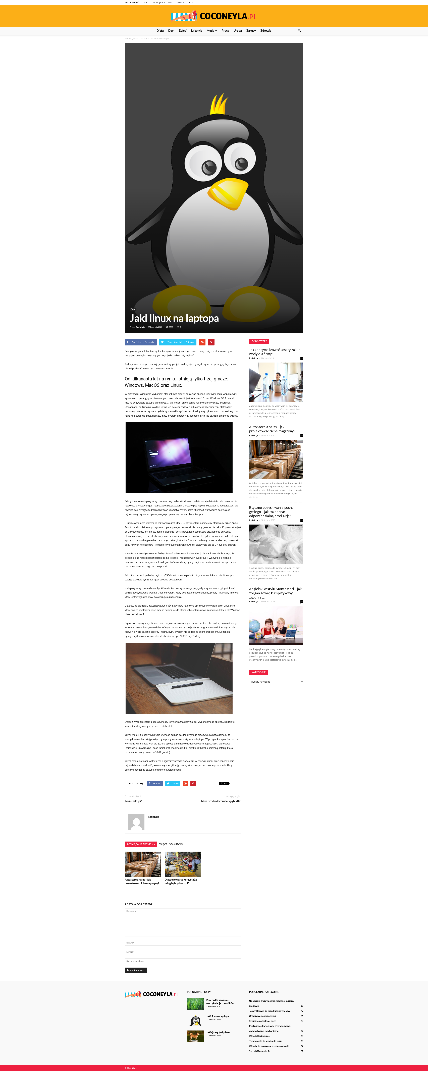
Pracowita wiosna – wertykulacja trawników (220, 1001)
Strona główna (158, 2)
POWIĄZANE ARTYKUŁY (141, 844)
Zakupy (251, 30)
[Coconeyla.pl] (214, 16)
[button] (299, 31)
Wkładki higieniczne (259, 1036)
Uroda (238, 30)
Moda (210, 30)
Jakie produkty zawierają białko (221, 801)
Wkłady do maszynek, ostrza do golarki (269, 1046)
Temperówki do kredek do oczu (265, 1041)
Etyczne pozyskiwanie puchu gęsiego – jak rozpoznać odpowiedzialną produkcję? (271, 511)
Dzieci (183, 30)
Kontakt (190, 2)
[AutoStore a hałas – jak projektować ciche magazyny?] (143, 864)
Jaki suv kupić (133, 801)
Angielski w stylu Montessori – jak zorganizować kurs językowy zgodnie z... (275, 593)
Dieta (160, 30)
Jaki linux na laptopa (217, 1016)
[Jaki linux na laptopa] (195, 1020)
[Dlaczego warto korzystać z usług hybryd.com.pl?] (183, 864)
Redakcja (140, 327)
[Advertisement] (214, 67)
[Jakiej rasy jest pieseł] (195, 1036)
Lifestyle (196, 30)
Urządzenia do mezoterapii (262, 1015)
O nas (170, 2)
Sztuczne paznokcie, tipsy (262, 1020)
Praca (225, 30)
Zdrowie (265, 30)
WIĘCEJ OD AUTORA (171, 844)
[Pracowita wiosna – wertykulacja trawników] (195, 1004)
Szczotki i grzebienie (259, 1051)
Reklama (180, 2)
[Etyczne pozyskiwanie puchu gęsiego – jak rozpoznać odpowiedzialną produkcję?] (276, 544)
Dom (171, 30)
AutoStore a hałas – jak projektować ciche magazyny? (272, 429)
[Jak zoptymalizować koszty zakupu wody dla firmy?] (276, 382)
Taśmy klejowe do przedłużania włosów (269, 1010)
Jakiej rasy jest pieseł (218, 1032)
